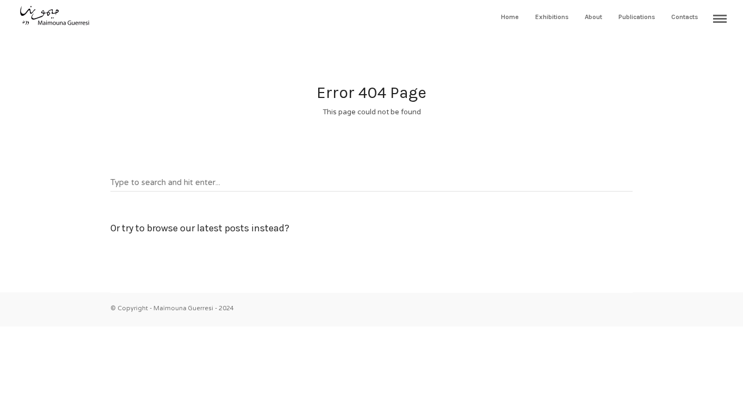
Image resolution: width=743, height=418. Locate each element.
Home (510, 17)
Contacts (684, 17)
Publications (636, 17)
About (593, 17)
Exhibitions (551, 17)
